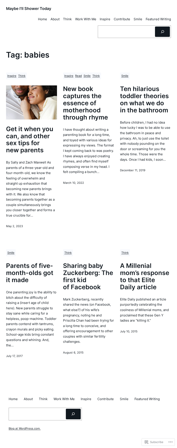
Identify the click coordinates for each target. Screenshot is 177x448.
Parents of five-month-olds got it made (29, 273)
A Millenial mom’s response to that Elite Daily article (144, 276)
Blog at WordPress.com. (25, 428)
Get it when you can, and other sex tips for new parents (29, 140)
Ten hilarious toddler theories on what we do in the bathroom (144, 99)
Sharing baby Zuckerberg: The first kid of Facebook (88, 276)
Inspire (11, 75)
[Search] (162, 32)
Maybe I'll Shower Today (28, 8)
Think (21, 75)
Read (78, 75)
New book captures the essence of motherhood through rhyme (85, 103)
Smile (87, 75)
